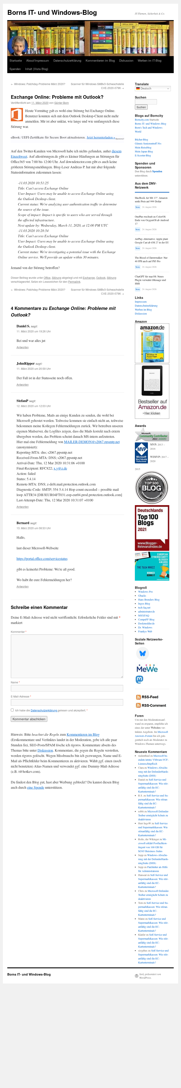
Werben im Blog (143, 309)
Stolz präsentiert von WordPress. (150, 975)
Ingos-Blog (144, 603)
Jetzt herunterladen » (101, 137)
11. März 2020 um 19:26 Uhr (34, 331)
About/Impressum (37, 60)
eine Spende (35, 787)
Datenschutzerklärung (67, 60)
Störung (56, 277)
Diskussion (126, 60)
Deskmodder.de (146, 623)
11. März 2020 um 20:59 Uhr (34, 368)
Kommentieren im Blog (100, 60)
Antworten (23, 347)
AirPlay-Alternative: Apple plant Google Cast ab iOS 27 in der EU (152, 240)
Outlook (101, 277)
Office (47, 277)
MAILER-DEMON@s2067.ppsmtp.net (92, 441)
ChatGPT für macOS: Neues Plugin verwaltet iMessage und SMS (150, 280)
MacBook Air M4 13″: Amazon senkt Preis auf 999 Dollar (151, 199)
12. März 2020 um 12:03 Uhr (34, 406)
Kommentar (18, 631)
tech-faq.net (144, 607)
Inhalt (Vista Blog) (36, 69)
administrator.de (146, 611)
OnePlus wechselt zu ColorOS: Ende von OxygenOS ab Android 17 (152, 220)
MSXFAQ (143, 615)
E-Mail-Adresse (21, 696)
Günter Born (61, 102)
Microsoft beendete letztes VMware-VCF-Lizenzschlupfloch (153, 759)
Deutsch (145, 88)
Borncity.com (142, 119)
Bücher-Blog (141, 139)
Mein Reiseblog (143, 147)
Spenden (15, 69)
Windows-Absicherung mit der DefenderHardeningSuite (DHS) (153, 771)
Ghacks (142, 595)
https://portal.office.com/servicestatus (42, 558)
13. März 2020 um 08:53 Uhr (34, 528)
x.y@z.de (60, 468)
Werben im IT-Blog (149, 60)
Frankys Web (145, 631)
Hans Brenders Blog (149, 599)
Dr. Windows (145, 627)
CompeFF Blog (146, 619)
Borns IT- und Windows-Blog (52, 12)
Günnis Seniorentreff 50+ (148, 143)
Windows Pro (145, 591)
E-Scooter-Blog (143, 155)
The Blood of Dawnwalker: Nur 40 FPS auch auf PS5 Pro (151, 259)
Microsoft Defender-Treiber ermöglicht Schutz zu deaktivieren (153, 815)
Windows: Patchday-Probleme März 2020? (38, 84)
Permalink (74, 281)
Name (15, 682)
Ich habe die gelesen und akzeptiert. (51, 710)
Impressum (141, 301)
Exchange (89, 277)
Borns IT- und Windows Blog (150, 123)
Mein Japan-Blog (144, 151)
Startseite (15, 60)
